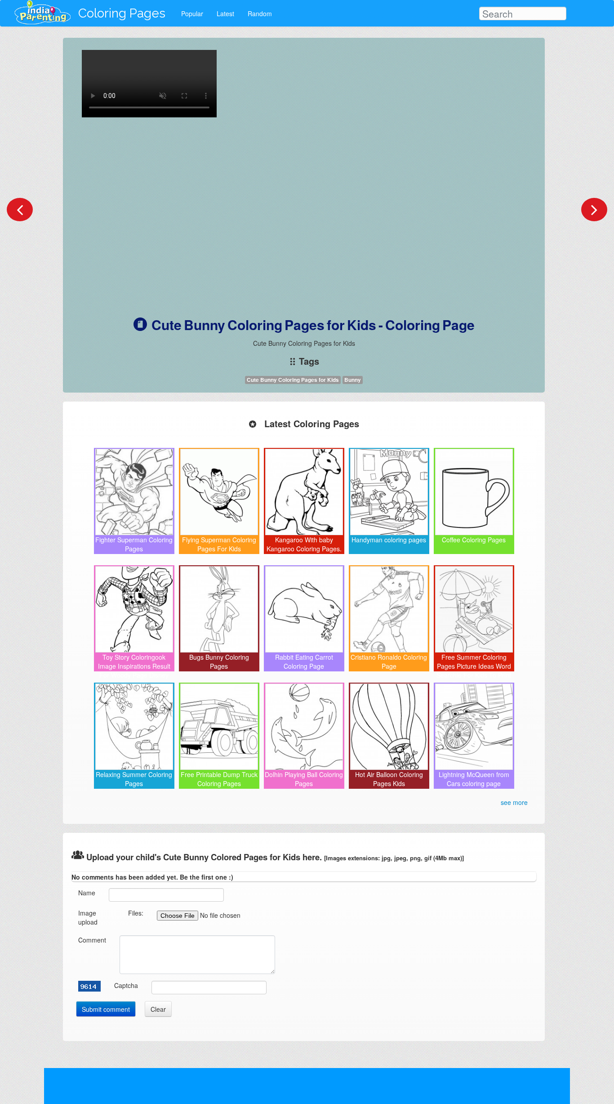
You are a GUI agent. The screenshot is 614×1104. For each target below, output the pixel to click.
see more (514, 802)
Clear (158, 1009)
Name (86, 892)
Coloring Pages (121, 13)
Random (260, 13)
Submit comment (106, 1009)
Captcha (126, 985)
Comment (92, 939)
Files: (135, 912)
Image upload (88, 917)
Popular (192, 13)
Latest (225, 13)
